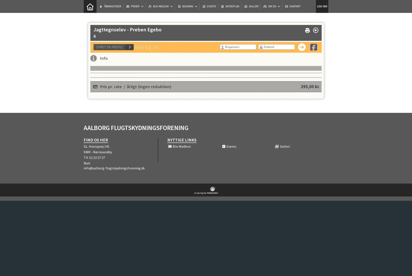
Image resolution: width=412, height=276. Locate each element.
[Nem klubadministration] (206, 193)
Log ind (322, 6)
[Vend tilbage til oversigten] (315, 30)
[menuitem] (90, 6)
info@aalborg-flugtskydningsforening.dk (114, 168)
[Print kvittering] (307, 29)
